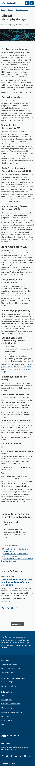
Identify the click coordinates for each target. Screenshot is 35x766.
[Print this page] (17, 608)
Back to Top (16, 624)
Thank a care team (7, 672)
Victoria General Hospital (23, 367)
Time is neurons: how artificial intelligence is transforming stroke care (17, 582)
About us (4, 695)
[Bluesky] (20, 756)
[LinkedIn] (11, 756)
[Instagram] (2, 756)
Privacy (3, 724)
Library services (6, 720)
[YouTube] (16, 756)
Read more (4, 601)
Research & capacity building (11, 712)
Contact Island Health (9, 664)
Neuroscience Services (22, 10)
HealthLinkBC (6, 682)
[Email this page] (12, 608)
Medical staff (6, 708)
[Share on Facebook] (3, 608)
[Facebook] (7, 756)
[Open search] (27, 3)
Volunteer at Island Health (10, 704)
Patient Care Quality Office (10, 668)
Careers (4, 716)
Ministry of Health (7, 686)
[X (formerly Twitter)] (29, 756)
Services (10, 10)
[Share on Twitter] (8, 608)
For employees (6, 700)
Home (3, 10)
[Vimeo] (25, 756)
